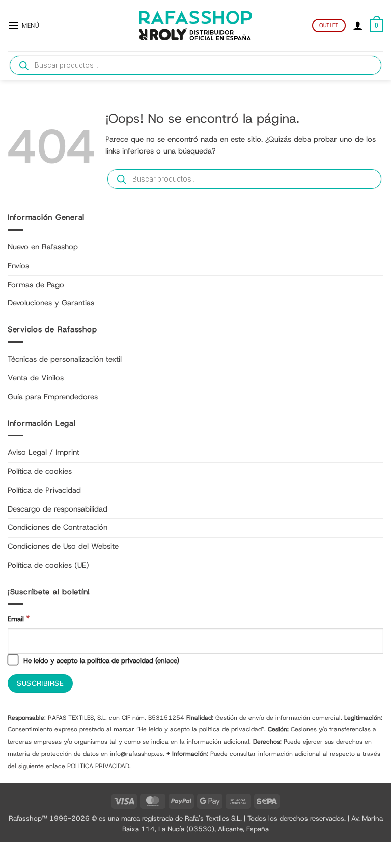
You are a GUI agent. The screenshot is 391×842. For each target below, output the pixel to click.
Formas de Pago (36, 284)
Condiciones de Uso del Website (63, 546)
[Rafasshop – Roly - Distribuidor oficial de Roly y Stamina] (195, 25)
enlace (167, 660)
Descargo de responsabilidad (57, 509)
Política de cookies (40, 471)
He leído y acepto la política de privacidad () (100, 660)
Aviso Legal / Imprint (43, 452)
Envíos (18, 266)
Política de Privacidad (44, 490)
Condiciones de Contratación (57, 527)
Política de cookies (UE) (48, 565)
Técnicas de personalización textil (65, 359)
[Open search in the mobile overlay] (195, 65)
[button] (23, 25)
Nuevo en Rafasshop (43, 247)
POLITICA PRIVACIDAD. (99, 766)
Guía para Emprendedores (53, 397)
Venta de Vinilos (36, 378)
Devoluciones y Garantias (51, 303)
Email (19, 618)
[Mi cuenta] (358, 25)
